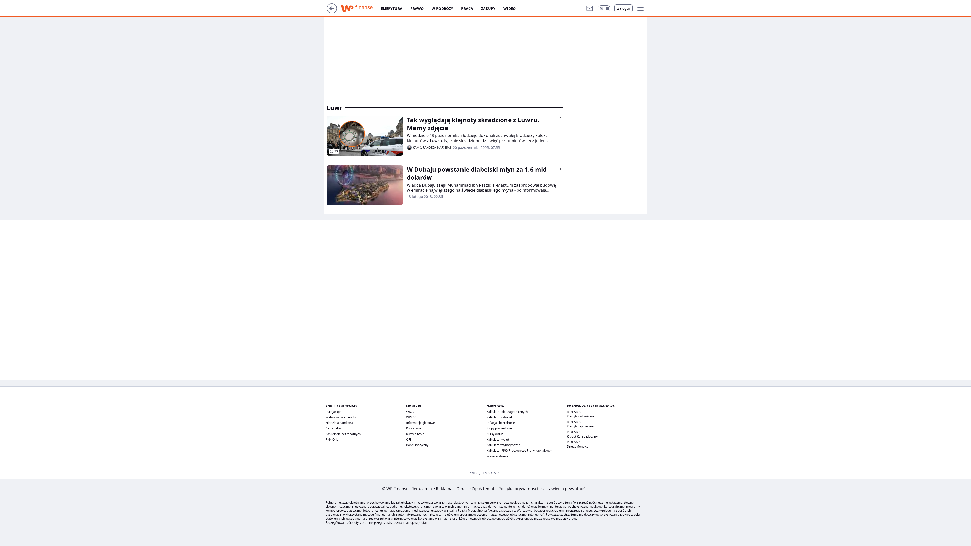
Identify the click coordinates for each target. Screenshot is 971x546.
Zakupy (488, 8)
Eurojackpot (334, 412)
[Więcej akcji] (560, 119)
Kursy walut (495, 434)
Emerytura (391, 8)
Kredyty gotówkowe (580, 416)
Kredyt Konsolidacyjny (582, 436)
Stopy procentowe (499, 428)
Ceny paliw (333, 428)
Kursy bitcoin (415, 434)
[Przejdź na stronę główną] (332, 12)
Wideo (509, 8)
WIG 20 (411, 412)
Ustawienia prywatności (564, 488)
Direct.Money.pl (578, 446)
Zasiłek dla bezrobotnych (343, 434)
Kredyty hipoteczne (580, 426)
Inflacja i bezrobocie (501, 423)
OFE (409, 439)
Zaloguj (623, 8)
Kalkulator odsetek (500, 417)
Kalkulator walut (498, 439)
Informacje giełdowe (420, 423)
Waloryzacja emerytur (341, 417)
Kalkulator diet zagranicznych (507, 412)
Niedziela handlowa (339, 423)
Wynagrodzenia (498, 456)
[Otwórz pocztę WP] (590, 8)
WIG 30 (411, 417)
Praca (467, 8)
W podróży (442, 8)
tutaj (423, 522)
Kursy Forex (414, 428)
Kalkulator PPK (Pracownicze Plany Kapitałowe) (519, 450)
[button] (604, 8)
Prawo (417, 8)
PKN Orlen (333, 439)
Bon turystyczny (417, 445)
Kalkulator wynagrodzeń (503, 445)
